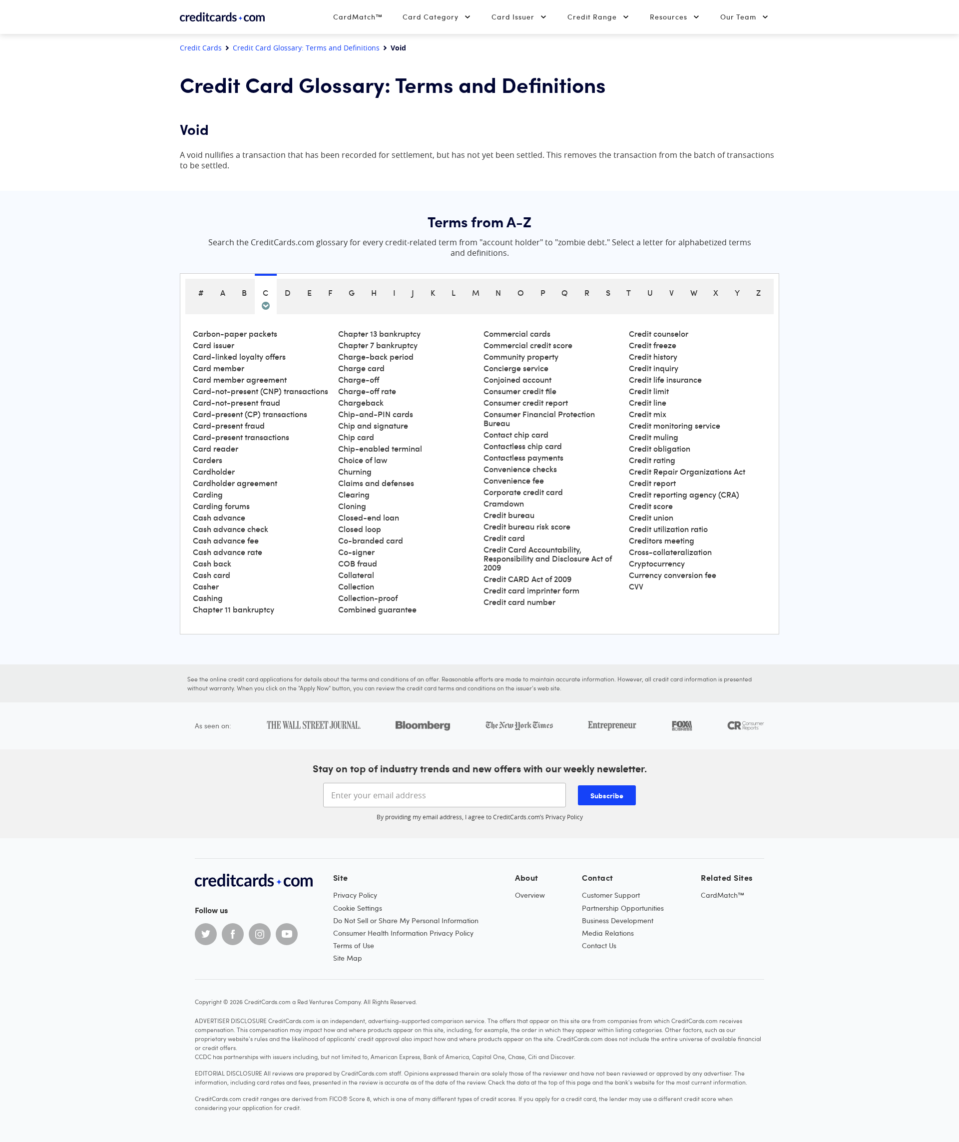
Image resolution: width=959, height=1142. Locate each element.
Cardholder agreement (235, 483)
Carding (208, 494)
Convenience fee (513, 480)
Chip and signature (373, 425)
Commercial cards (516, 333)
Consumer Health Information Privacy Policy (403, 933)
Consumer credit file (519, 391)
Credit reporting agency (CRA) (684, 494)
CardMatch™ (358, 16)
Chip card (356, 437)
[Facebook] (233, 934)
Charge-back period (376, 356)
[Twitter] (206, 934)
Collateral (356, 575)
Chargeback (361, 402)
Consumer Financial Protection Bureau (539, 419)
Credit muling (653, 437)
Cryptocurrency (657, 563)
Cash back (212, 563)
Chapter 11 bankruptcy (233, 609)
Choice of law (362, 460)
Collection (356, 586)
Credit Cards (201, 47)
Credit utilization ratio (668, 529)
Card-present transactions (241, 437)
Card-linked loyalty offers (239, 356)
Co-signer (356, 552)
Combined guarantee (377, 609)
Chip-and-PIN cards (375, 414)
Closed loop (359, 529)
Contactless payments (523, 457)
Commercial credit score (527, 345)
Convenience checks (520, 469)
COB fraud (357, 563)
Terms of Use (353, 945)
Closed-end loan (368, 517)
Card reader (215, 448)
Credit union (651, 517)
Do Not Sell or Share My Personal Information (406, 920)
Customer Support (611, 895)
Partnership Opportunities (623, 908)
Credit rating (652, 460)
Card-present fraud (229, 425)
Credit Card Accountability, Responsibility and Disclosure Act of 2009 (547, 558)
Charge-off (358, 379)
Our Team (738, 16)
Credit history (653, 356)
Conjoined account (517, 379)
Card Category (431, 16)
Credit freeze (652, 345)
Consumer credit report (525, 402)
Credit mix (647, 414)
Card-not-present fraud (236, 402)
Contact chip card (515, 434)
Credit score (651, 506)
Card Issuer (512, 16)
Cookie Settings (357, 908)
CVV (636, 586)
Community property (520, 356)
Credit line (647, 402)
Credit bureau (508, 515)
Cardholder (214, 471)
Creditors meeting (661, 540)
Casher (206, 586)
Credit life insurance (665, 379)
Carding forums (221, 506)
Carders (207, 460)
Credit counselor (658, 333)
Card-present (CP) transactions (250, 414)
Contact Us (599, 945)
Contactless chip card (522, 446)
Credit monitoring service (674, 425)
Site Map (347, 958)
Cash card (211, 575)
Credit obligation (659, 448)
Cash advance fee (226, 540)
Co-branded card (370, 540)
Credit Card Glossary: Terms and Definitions (306, 47)
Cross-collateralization (670, 552)
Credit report (652, 483)
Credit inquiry (653, 368)
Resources (668, 16)
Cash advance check (230, 529)
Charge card (361, 368)
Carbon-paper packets (235, 333)
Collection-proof (368, 597)
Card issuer (213, 345)
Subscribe (606, 795)
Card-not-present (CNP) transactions (260, 391)
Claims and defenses (376, 483)
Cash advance (219, 517)
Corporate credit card (523, 492)
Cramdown (503, 503)
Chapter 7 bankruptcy (378, 345)
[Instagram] (260, 934)
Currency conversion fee (672, 575)
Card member (218, 368)
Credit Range (592, 16)
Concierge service (515, 368)
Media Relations (608, 933)
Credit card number (519, 601)
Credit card (504, 538)
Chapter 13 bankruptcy (379, 333)
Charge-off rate (367, 391)
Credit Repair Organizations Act (687, 471)
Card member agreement (240, 379)
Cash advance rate (227, 552)
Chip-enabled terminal (380, 448)
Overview (530, 895)
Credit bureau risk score (526, 526)
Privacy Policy (564, 817)
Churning (355, 471)
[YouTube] (287, 934)
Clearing (354, 494)
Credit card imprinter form (531, 590)
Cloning (352, 506)
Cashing (208, 597)
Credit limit (649, 391)
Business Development (617, 920)
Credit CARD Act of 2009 (527, 578)
